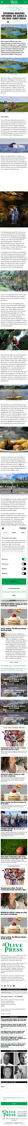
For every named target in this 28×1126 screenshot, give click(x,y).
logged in (11, 666)
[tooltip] (2, 986)
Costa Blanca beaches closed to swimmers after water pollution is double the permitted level (13, 1032)
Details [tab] (14, 532)
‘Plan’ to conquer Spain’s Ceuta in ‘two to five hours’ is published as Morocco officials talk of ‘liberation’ (14, 1019)
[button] (25, 992)
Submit (14, 1104)
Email (3, 1086)
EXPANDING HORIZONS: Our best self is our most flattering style (13, 829)
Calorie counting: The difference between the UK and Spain (13, 629)
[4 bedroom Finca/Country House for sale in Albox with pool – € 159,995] (14, 691)
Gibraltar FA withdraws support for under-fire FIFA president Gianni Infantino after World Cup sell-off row (13, 1026)
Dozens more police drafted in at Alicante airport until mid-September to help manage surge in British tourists (13, 1045)
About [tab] (23, 532)
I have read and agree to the (13, 1098)
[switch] (24, 564)
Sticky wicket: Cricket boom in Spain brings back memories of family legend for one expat (14, 857)
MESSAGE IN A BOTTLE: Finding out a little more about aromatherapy (14, 604)
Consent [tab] (5, 532)
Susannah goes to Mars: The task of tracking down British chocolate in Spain (13, 748)
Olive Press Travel (14, 8)
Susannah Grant (16, 22)
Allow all (14, 581)
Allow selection (14, 588)
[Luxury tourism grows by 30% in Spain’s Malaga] (14, 679)
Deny (14, 595)
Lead (20, 7)
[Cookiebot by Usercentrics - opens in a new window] (19, 528)
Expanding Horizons (12, 7)
